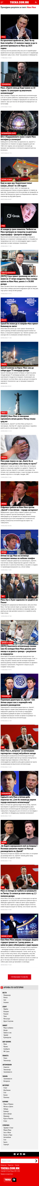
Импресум (3, 1165)
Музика (6, 1047)
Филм (5, 1044)
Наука (5, 1058)
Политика (6, 1097)
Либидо (6, 1109)
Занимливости (8, 1072)
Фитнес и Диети (8, 1107)
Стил (5, 1093)
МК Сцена (6, 1051)
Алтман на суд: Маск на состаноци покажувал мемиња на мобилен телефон (18, 557)
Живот (5, 1025)
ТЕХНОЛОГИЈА (6, 84)
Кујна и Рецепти (8, 1119)
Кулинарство (7, 1037)
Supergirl (6, 1145)
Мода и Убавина (8, 1104)
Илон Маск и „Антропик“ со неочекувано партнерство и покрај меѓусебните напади (18, 752)
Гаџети (5, 1142)
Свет (5, 1000)
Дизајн (6, 1030)
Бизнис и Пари (8, 1135)
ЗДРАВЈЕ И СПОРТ (7, 643)
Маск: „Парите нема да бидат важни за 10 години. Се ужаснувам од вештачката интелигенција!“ (18, 90)
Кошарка (6, 1012)
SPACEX (3, 320)
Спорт (5, 1007)
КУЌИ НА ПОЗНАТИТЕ (8, 273)
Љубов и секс (8, 1033)
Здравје (6, 1035)
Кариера (6, 1111)
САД (2, 747)
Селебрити (7, 1049)
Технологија (7, 1061)
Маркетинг (11, 1165)
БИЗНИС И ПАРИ (6, 180)
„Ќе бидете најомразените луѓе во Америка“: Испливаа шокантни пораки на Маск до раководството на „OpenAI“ (19, 849)
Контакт (17, 1165)
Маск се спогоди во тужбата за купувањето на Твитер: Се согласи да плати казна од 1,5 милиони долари (19, 893)
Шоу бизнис (7, 1042)
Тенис (5, 1016)
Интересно (7, 1081)
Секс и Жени (7, 1133)
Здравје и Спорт (8, 1128)
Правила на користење (7, 1174)
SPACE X (4, 413)
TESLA (3, 37)
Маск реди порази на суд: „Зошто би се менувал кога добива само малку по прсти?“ (19, 462)
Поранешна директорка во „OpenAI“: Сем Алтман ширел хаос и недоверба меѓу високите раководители (18, 702)
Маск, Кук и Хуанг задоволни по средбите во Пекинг (19, 601)
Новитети (6, 1067)
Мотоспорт (7, 1019)
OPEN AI (3, 458)
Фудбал (6, 1009)
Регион (6, 998)
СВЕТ (3, 596)
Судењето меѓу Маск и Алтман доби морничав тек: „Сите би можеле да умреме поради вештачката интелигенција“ (18, 800)
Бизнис (6, 1095)
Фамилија (6, 1116)
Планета (5, 1056)
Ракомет (6, 1014)
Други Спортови (8, 1021)
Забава (5, 1076)
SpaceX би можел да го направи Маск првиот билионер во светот (19, 325)
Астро (5, 1121)
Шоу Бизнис (7, 1090)
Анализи (6, 1002)
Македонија (7, 995)
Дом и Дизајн (8, 1114)
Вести (5, 993)
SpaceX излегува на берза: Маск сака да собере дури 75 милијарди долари (17, 369)
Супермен (6, 1125)
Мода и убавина (8, 1028)
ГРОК (3, 226)
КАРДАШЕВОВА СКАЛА (8, 133)
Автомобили (7, 1065)
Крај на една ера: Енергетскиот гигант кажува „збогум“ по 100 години (16, 184)
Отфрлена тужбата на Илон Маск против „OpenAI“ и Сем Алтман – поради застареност (19, 508)
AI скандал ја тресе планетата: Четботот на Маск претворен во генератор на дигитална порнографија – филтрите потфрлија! (19, 232)
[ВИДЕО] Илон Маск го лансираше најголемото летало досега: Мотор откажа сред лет (18, 419)
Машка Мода (7, 1130)
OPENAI (3, 504)
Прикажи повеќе (19, 977)
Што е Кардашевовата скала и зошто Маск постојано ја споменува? (18, 138)
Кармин (5, 1102)
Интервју (6, 1085)
